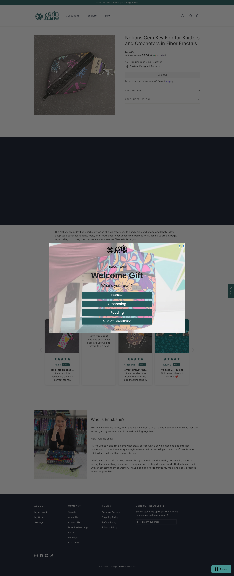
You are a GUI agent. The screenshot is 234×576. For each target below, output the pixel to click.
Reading (117, 312)
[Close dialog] (181, 246)
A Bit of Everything (117, 321)
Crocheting (117, 304)
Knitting (117, 295)
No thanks (117, 329)
